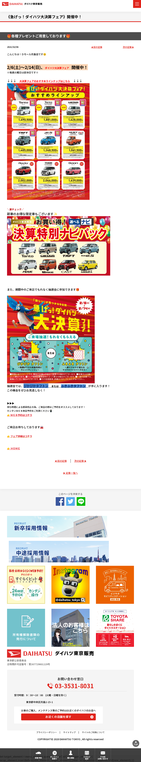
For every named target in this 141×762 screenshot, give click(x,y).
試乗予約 (38, 757)
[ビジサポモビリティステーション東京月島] (115, 585)
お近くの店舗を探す (58, 717)
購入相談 (70, 757)
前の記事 (97, 47)
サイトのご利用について (93, 732)
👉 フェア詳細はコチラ (19, 436)
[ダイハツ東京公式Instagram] (70, 585)
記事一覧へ (72, 473)
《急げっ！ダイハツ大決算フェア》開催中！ (44, 16)
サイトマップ (69, 732)
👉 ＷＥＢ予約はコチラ (19, 415)
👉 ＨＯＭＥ (13, 448)
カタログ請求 (86, 757)
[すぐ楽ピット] (26, 585)
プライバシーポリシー (46, 732)
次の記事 (127, 47)
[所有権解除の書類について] (26, 628)
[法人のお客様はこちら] (70, 628)
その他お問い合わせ (103, 757)
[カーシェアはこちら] (115, 628)
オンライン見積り (54, 757)
